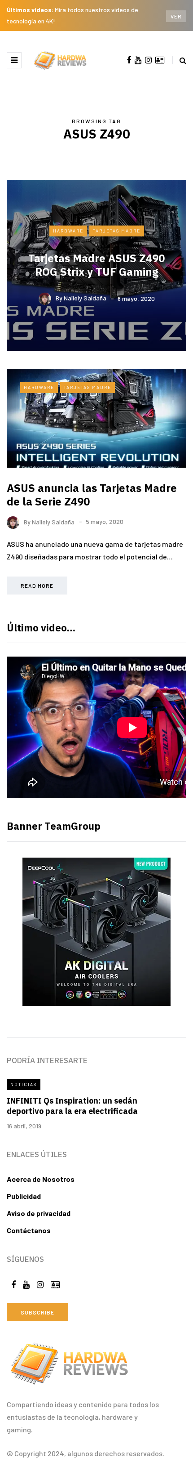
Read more (37, 585)
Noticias (23, 1084)
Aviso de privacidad (38, 1213)
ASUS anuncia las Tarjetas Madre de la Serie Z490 (92, 495)
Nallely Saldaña (85, 298)
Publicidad (24, 1196)
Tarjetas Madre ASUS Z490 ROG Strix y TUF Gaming (96, 264)
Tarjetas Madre (116, 230)
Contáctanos (29, 1230)
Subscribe (37, 1312)
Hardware (68, 230)
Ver (176, 16)
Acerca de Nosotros (41, 1179)
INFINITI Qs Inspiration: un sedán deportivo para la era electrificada (72, 1105)
